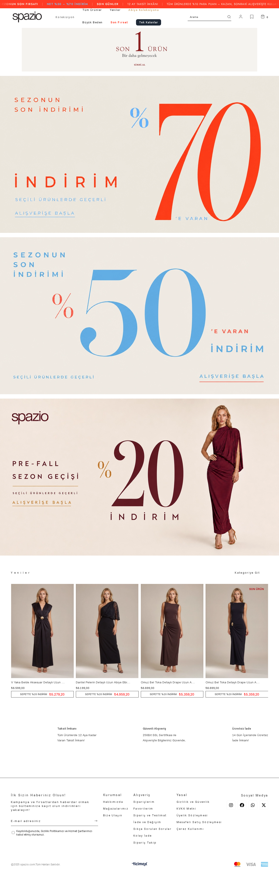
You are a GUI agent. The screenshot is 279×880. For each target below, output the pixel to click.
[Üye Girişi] (240, 17)
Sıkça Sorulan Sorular (152, 829)
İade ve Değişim (147, 822)
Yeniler (115, 10)
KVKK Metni (186, 808)
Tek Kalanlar (148, 22)
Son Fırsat (119, 22)
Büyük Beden (92, 22)
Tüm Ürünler (92, 10)
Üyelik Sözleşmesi (192, 815)
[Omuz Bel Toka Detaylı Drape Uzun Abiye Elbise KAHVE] (107, 631)
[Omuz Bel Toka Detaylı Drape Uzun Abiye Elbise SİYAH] (172, 631)
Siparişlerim (144, 801)
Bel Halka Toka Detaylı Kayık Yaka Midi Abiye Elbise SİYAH (233, 682)
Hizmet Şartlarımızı (80, 831)
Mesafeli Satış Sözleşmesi (199, 822)
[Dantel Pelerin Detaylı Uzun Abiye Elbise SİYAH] (42, 631)
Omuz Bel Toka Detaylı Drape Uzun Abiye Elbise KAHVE (103, 682)
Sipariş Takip (145, 842)
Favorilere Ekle (69, 682)
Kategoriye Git (247, 572)
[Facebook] (242, 805)
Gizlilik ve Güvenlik (193, 801)
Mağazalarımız (115, 808)
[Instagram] (231, 805)
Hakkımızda (113, 801)
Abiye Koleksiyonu (143, 10)
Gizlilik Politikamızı (52, 831)
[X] (263, 805)
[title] (139, 50)
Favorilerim (143, 808)
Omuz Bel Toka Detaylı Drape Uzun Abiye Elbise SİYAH (168, 682)
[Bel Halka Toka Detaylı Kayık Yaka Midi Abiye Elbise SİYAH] (237, 631)
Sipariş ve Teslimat (150, 815)
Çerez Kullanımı (190, 829)
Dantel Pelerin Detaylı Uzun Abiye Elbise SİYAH (38, 682)
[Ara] (229, 17)
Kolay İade (142, 835)
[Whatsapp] (252, 805)
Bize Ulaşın (112, 815)
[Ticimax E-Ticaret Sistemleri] (139, 865)
